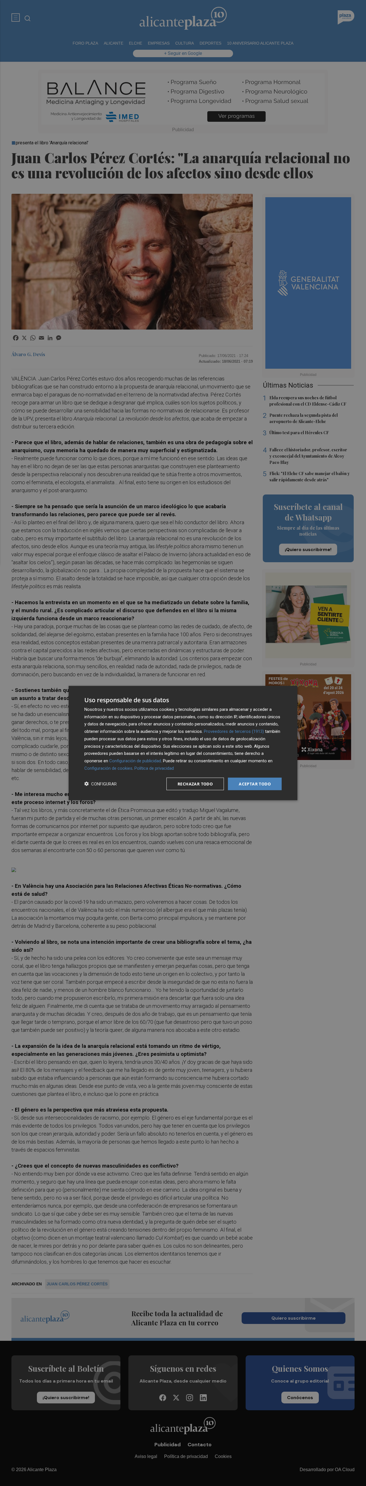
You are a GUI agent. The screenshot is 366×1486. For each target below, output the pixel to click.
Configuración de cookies (108, 768)
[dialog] (183, 743)
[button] (100, 784)
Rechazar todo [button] (195, 783)
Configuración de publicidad (135, 760)
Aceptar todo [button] (255, 783)
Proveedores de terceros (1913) (234, 731)
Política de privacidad (154, 768)
